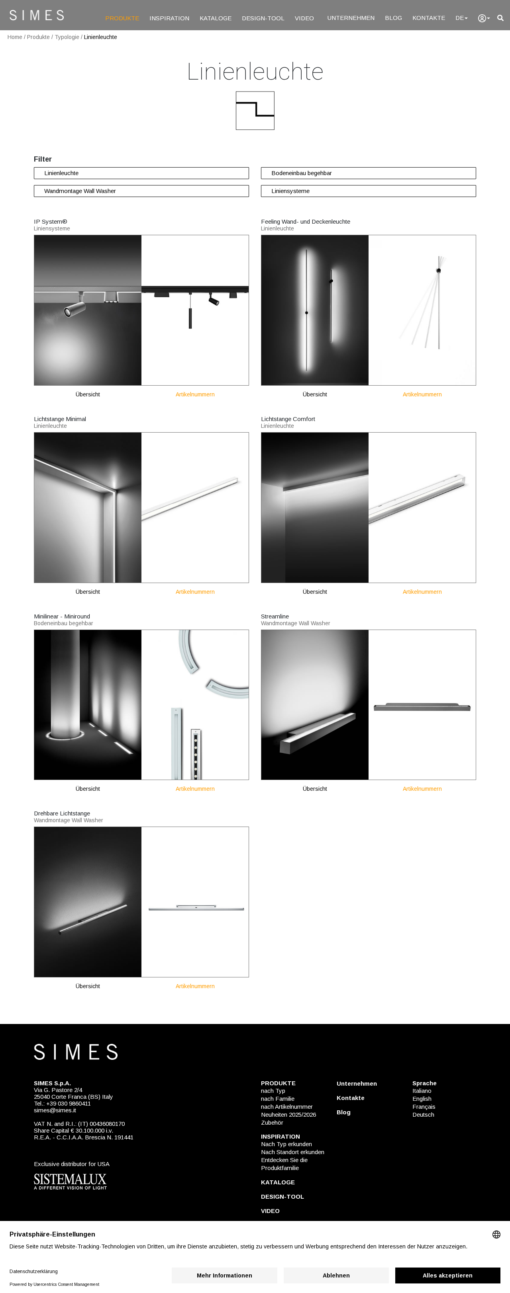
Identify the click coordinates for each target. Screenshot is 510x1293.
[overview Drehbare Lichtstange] (87, 901)
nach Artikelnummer (287, 1106)
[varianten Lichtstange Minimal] (195, 506)
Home (15, 37)
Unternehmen (357, 1083)
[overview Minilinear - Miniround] (87, 704)
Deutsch (423, 1114)
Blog (344, 1112)
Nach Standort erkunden (292, 1152)
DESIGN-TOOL (263, 18)
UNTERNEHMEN (351, 17)
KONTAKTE (428, 17)
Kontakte (351, 1097)
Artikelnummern (195, 394)
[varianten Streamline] (422, 704)
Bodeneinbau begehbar (301, 173)
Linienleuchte (100, 37)
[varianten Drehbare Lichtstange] (195, 901)
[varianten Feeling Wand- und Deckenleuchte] (422, 309)
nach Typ (273, 1090)
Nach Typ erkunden (286, 1144)
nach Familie (277, 1098)
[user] (484, 18)
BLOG (393, 17)
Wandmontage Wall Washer (80, 190)
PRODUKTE (122, 18)
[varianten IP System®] (195, 309)
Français (423, 1106)
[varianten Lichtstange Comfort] (422, 506)
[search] (500, 18)
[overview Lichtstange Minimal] (87, 506)
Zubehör (272, 1122)
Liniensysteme (290, 190)
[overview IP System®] (87, 309)
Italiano (422, 1090)
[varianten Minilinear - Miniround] (195, 704)
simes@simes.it (55, 1110)
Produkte (38, 37)
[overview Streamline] (315, 704)
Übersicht (88, 394)
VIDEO (304, 18)
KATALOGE (215, 18)
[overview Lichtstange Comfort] (315, 506)
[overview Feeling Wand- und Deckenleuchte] (315, 309)
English (422, 1098)
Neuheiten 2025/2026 (288, 1114)
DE (459, 17)
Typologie (67, 37)
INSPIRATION (169, 18)
